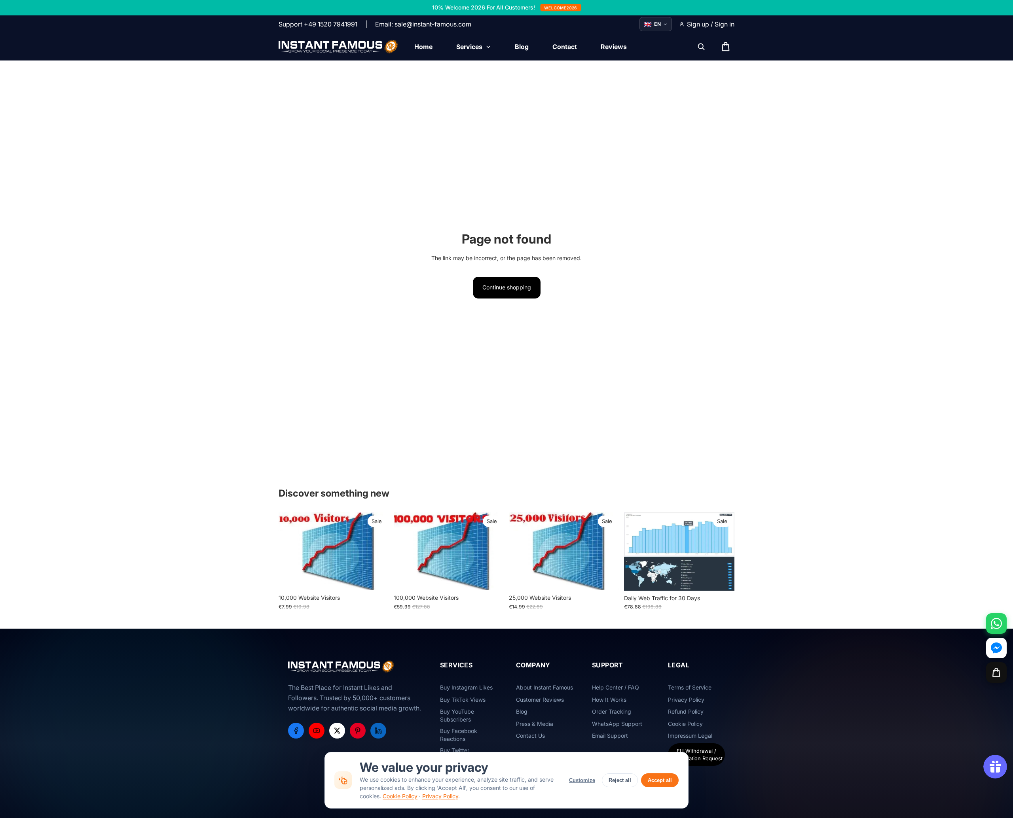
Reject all (620, 780)
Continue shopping (506, 287)
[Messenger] (996, 648)
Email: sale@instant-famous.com (423, 24)
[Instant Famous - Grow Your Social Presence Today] (338, 46)
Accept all (660, 780)
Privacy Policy (440, 796)
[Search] (701, 46)
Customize (582, 780)
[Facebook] (296, 731)
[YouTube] (316, 731)
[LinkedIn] (378, 731)
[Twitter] (337, 731)
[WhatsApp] (996, 623)
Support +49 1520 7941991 (318, 24)
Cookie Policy (400, 796)
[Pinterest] (358, 731)
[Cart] (996, 672)
